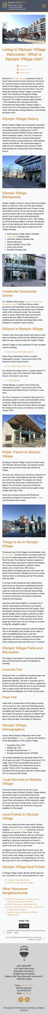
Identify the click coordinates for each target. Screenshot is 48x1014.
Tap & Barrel (12, 236)
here (38, 498)
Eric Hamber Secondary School (19, 366)
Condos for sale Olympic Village (20, 883)
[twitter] (27, 999)
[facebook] (20, 999)
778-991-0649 (27, 985)
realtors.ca (22, 738)
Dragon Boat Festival (18, 830)
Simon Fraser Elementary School (20, 352)
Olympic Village (19, 78)
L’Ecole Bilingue (13, 380)
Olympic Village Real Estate (18, 880)
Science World (8, 555)
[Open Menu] (44, 6)
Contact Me (26, 993)
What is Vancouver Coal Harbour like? (22, 904)
